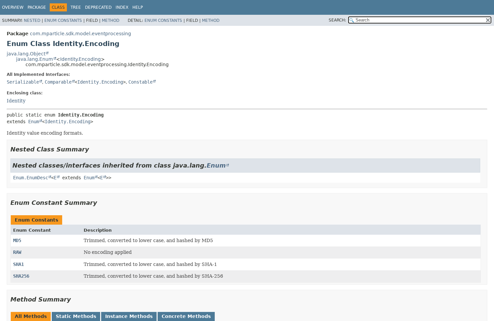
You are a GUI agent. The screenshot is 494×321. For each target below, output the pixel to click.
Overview (13, 7)
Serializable (23, 82)
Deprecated (98, 7)
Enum (33, 121)
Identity (16, 100)
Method (110, 20)
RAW (17, 252)
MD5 (17, 240)
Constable (140, 82)
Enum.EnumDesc (30, 177)
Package (37, 7)
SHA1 (18, 264)
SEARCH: (337, 20)
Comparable (58, 82)
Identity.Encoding (80, 59)
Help (137, 7)
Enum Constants (63, 20)
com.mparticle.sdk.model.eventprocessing (80, 33)
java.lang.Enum (34, 59)
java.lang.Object (26, 53)
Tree (76, 7)
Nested (32, 20)
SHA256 (21, 276)
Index (122, 7)
